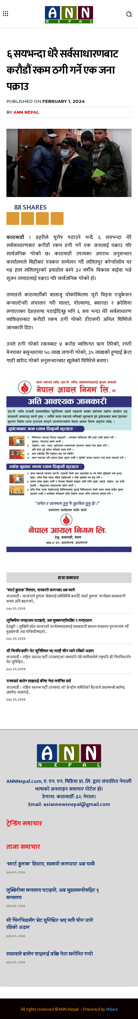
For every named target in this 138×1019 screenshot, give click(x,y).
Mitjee (112, 1009)
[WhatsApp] (57, 218)
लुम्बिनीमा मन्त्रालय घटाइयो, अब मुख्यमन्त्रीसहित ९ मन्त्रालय (48, 620)
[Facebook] (12, 218)
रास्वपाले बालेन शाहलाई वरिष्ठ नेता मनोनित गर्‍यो (38, 680)
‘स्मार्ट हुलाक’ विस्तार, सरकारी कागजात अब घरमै (40, 590)
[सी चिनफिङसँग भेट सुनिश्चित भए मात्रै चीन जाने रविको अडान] (120, 927)
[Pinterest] (42, 218)
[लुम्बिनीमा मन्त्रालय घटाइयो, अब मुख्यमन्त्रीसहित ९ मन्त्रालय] (120, 897)
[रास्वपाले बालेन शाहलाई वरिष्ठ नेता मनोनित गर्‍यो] (120, 957)
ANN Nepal (26, 112)
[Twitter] (27, 218)
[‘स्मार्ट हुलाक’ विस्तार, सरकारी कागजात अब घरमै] (120, 867)
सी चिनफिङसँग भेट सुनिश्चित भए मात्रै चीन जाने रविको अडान (50, 650)
